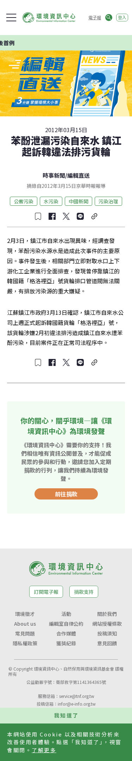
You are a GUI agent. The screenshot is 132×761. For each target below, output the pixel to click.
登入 (122, 17)
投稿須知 (107, 633)
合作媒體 (66, 633)
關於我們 (107, 613)
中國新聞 (78, 201)
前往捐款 (66, 494)
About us (25, 623)
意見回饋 (107, 643)
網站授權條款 (107, 623)
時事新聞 (54, 175)
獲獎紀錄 (66, 643)
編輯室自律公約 (66, 623)
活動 (66, 613)
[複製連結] (94, 216)
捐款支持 (84, 591)
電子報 (94, 17)
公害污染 (23, 201)
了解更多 (44, 750)
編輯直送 (78, 175)
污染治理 (108, 201)
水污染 (51, 201)
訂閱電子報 (46, 591)
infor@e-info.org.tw (77, 704)
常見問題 (25, 633)
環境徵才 (25, 613)
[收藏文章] (38, 216)
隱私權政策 (25, 643)
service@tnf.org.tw (76, 696)
